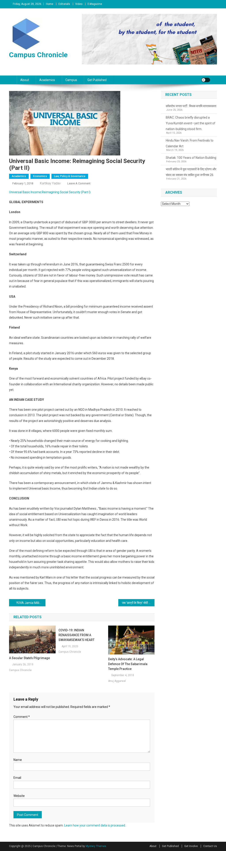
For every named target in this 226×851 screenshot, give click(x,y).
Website (19, 796)
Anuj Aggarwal (117, 681)
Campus (71, 80)
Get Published (97, 80)
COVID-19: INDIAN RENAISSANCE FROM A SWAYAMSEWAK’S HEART (76, 635)
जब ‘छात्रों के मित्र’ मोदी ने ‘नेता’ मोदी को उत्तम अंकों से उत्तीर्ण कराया (138, 603)
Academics (47, 80)
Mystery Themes (96, 846)
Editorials (64, 4)
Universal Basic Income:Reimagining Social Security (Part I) (49, 192)
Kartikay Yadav (50, 183)
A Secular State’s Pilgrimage (29, 658)
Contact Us (210, 846)
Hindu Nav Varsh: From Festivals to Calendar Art (189, 143)
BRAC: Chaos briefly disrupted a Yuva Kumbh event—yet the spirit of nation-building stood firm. (190, 123)
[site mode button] (205, 80)
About (24, 80)
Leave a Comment (78, 183)
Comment (21, 717)
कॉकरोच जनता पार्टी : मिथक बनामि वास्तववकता (191, 106)
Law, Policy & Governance (69, 176)
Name (17, 760)
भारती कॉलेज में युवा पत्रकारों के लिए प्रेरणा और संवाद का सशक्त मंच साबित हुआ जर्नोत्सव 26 (191, 172)
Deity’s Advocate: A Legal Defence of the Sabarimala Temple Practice (127, 664)
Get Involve (191, 846)
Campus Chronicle (38, 55)
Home (49, 4)
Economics (40, 176)
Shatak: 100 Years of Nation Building (191, 157)
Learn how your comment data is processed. (95, 825)
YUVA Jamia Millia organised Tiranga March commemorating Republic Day (30, 603)
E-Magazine (95, 4)
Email (17, 777)
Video (78, 4)
